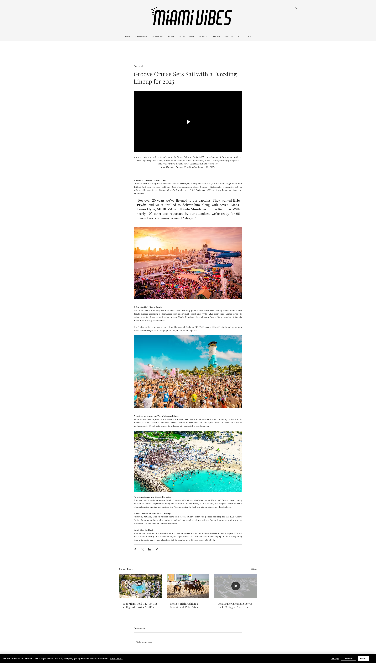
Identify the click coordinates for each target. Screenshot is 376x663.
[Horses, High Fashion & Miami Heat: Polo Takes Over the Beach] (188, 586)
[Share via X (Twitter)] (142, 549)
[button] (171, 36)
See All (254, 569)
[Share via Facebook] (135, 549)
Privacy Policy (116, 658)
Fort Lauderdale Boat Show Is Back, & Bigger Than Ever (235, 605)
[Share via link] (156, 549)
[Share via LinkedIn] (149, 549)
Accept (363, 658)
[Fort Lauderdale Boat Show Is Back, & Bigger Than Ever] (235, 586)
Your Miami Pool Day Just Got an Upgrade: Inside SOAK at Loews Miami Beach (139, 605)
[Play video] (188, 121)
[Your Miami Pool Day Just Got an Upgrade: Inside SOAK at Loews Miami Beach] (140, 586)
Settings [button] (335, 658)
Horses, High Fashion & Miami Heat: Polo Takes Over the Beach (187, 605)
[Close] (372, 658)
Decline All (348, 658)
